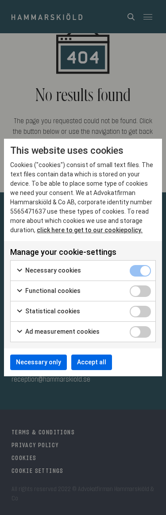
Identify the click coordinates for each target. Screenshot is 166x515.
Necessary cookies (52, 270)
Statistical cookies (52, 311)
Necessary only (38, 362)
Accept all (91, 362)
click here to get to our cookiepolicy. (90, 230)
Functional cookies (52, 290)
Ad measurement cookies (62, 331)
